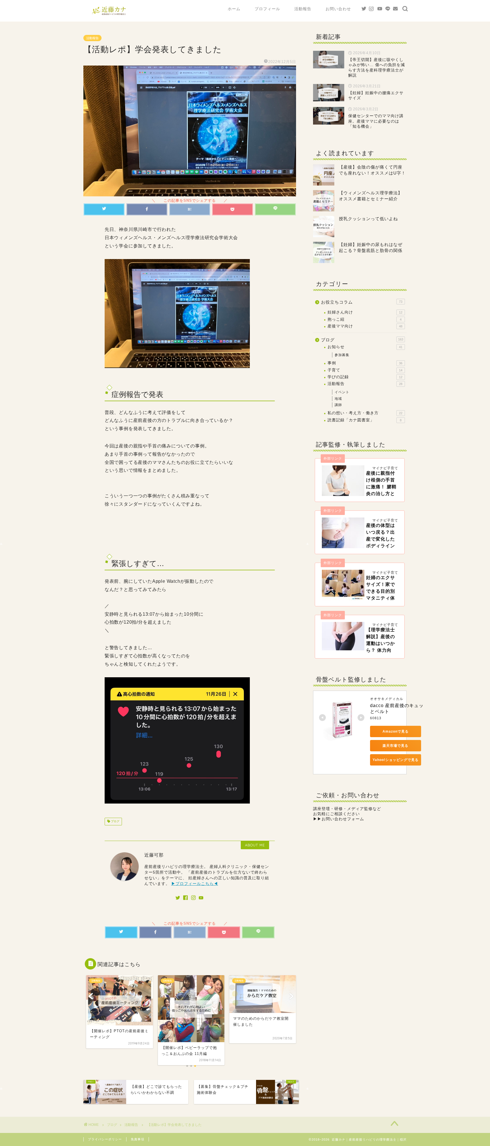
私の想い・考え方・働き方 (365, 413)
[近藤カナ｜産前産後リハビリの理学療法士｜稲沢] (109, 15)
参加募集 (342, 355)
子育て (365, 370)
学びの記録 (365, 377)
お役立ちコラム (361, 302)
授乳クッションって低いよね (368, 218)
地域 (338, 399)
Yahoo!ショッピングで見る (396, 760)
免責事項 (137, 1139)
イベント (342, 392)
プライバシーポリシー (105, 1139)
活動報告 (302, 8)
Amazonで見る (396, 731)
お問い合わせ (338, 8)
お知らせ (365, 347)
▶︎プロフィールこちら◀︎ (194, 884)
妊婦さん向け (365, 312)
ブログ (114, 821)
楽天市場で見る (395, 746)
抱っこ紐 (365, 319)
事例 (365, 363)
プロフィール (267, 8)
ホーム (234, 8)
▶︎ (338, 819)
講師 (338, 405)
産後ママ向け (365, 326)
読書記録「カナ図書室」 (365, 420)
